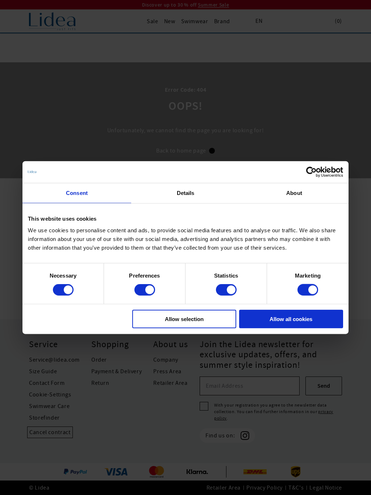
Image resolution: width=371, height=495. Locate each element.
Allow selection (184, 319)
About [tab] (294, 193)
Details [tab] (186, 193)
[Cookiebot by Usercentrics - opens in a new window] (311, 172)
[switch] (144, 290)
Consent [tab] (77, 193)
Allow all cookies (291, 319)
